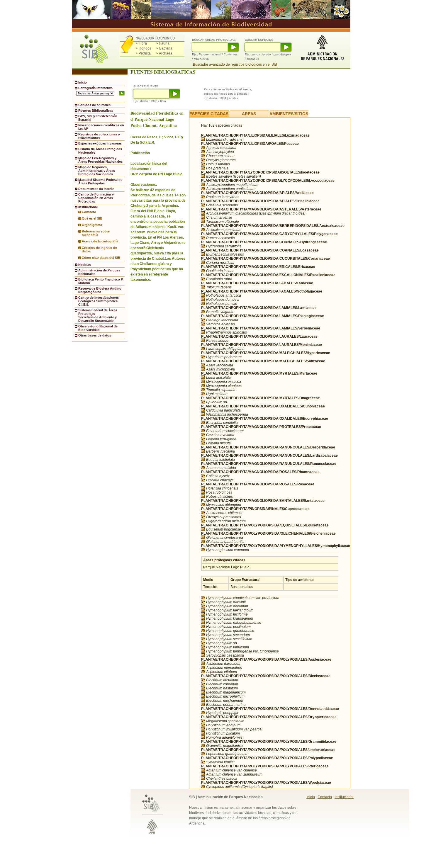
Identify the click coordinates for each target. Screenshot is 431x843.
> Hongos (143, 48)
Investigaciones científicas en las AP (101, 126)
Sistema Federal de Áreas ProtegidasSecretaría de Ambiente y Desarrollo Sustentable (97, 315)
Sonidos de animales (94, 105)
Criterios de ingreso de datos (99, 249)
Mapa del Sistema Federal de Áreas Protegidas (100, 181)
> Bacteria (164, 48)
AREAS (249, 113)
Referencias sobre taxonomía (96, 233)
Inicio (82, 82)
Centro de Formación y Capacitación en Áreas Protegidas (96, 198)
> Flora (141, 43)
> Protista (143, 53)
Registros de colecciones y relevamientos (99, 136)
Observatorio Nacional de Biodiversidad (98, 328)
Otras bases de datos (94, 335)
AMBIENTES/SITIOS (288, 113)
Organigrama (92, 225)
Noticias (84, 264)
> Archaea (164, 53)
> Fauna (162, 43)
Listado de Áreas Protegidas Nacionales (100, 150)
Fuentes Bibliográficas (95, 110)
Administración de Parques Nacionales (99, 272)
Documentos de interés (96, 189)
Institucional (344, 797)
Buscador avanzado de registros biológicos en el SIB (235, 64)
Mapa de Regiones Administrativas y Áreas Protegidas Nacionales (96, 170)
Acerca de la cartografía (100, 241)
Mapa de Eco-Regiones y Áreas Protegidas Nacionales (100, 159)
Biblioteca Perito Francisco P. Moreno (100, 281)
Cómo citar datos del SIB (101, 257)
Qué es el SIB (92, 218)
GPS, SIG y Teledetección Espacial (97, 117)
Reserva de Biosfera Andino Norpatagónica (99, 290)
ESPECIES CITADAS (208, 113)
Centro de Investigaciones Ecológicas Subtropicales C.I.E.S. (98, 301)
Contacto (89, 212)
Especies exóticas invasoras (100, 143)
